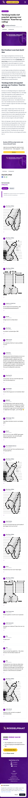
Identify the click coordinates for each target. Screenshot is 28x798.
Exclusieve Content (12, 2)
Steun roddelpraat (10, 750)
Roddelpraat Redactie (10, 25)
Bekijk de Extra (14, 781)
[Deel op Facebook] (2, 177)
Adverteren (14, 776)
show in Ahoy (5, 61)
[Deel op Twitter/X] (4, 177)
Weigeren (16, 794)
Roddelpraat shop (14, 778)
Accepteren (22, 794)
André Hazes (4, 29)
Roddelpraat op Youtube (14, 779)
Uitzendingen (14, 773)
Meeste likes (5, 188)
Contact (14, 774)
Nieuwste (12, 188)
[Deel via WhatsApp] (6, 177)
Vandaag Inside (11, 29)
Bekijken (14, 152)
